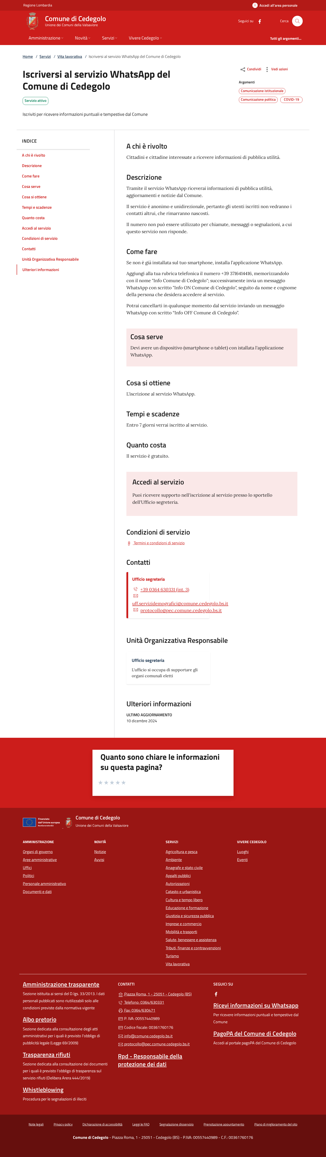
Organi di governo (38, 852)
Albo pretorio (39, 1019)
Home (28, 56)
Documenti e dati (37, 892)
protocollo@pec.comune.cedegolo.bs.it (181, 610)
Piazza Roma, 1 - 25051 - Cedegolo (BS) (165, 993)
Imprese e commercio (184, 924)
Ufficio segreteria (148, 579)
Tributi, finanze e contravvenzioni (193, 948)
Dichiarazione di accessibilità (102, 1124)
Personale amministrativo (44, 884)
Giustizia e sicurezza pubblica (190, 916)
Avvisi (99, 860)
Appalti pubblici (178, 876)
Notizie (100, 852)
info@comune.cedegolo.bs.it (148, 1036)
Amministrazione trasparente (61, 984)
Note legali (36, 1124)
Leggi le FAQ (140, 1124)
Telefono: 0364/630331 (143, 1002)
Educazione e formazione (187, 908)
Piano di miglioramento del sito (275, 1124)
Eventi (242, 860)
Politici (28, 876)
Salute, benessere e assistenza (191, 940)
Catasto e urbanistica (183, 892)
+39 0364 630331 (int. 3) (164, 589)
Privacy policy (63, 1124)
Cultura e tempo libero (184, 900)
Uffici (27, 868)
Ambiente (174, 860)
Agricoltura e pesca (181, 852)
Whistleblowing (43, 1089)
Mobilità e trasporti (181, 932)
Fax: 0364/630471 (139, 1010)
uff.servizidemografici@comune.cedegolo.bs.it (180, 603)
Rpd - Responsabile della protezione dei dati (150, 1060)
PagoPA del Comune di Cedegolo (254, 1033)
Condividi (253, 69)
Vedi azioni (279, 69)
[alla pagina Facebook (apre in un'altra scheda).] (257, 21)
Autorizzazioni (178, 884)
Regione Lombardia (37, 5)
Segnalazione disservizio (176, 1124)
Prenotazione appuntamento (224, 1124)
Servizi (45, 56)
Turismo (172, 956)
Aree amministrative (40, 860)
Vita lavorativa (69, 56)
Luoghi (243, 852)
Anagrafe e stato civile (184, 868)
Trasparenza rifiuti (46, 1054)
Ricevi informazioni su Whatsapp (256, 1005)
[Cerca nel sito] (297, 21)
